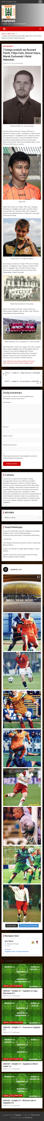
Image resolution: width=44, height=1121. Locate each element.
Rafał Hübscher (8, 363)
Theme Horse (35, 1115)
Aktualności (8, 46)
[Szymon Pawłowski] (22, 787)
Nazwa (6, 427)
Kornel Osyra (18, 361)
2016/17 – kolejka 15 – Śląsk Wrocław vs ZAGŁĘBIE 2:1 (22, 374)
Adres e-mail (8, 436)
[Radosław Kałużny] (22, 864)
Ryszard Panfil (18, 363)
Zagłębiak (8, 21)
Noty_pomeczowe (16, 986)
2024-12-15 (7, 996)
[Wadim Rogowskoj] (22, 748)
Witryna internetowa (9, 445)
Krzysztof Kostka (17, 63)
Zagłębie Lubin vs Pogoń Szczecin (17, 951)
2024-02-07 (7, 63)
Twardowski (16, 996)
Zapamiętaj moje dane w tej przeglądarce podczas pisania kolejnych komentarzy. (20, 457)
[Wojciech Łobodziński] (22, 671)
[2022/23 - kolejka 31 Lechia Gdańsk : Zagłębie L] (22, 593)
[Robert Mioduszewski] (22, 826)
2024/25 (6, 986)
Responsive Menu (40, 1)
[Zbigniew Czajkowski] (22, 632)
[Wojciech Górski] (22, 709)
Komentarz (7, 402)
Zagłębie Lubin (28, 363)
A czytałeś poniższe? (13, 961)
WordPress (28, 1118)
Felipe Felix (10, 361)
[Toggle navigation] (4, 29)
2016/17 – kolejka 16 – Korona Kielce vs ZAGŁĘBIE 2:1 (22, 382)
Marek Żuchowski (28, 361)
